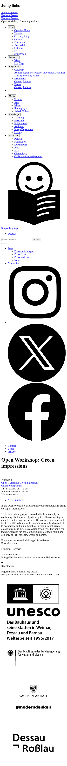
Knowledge (14, 114)
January (18, 75)
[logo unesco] (33, 642)
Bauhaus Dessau (9, 15)
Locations (13, 57)
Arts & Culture (22, 111)
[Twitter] (37, 381)
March (36, 75)
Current (18, 81)
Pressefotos (20, 254)
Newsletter (13, 263)
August (18, 72)
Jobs (16, 147)
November (48, 72)
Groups (18, 39)
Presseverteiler (21, 257)
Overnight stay (21, 36)
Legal (11, 448)
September (27, 72)
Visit (11, 27)
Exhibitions (20, 78)
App (16, 102)
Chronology (20, 153)
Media (12, 96)
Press (10, 248)
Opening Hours (22, 30)
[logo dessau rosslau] (33, 763)
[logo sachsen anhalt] (33, 720)
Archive (27, 81)
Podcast (18, 99)
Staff (16, 150)
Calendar (19, 69)
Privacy (12, 451)
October (38, 72)
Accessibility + (15, 500)
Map (21, 63)
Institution (13, 135)
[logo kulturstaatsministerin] (33, 671)
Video (17, 105)
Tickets (18, 33)
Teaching (19, 117)
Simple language (9, 228)
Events (17, 84)
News (17, 260)
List (16, 63)
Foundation (20, 141)
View (17, 60)
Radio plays (20, 108)
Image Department (23, 129)
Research (19, 120)
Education (19, 42)
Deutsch (12, 233)
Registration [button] (7, 566)
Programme (14, 66)
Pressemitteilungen (24, 251)
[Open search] (2, 243)
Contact (12, 445)
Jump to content (9, 12)
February (27, 75)
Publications (20, 123)
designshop (20, 53)
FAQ (17, 51)
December (59, 72)
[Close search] (6, 243)
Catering (18, 48)
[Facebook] (37, 440)
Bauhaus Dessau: (10, 18)
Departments (20, 144)
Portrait (18, 138)
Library (18, 132)
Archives (19, 126)
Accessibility (20, 45)
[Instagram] (37, 322)
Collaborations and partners (28, 156)
